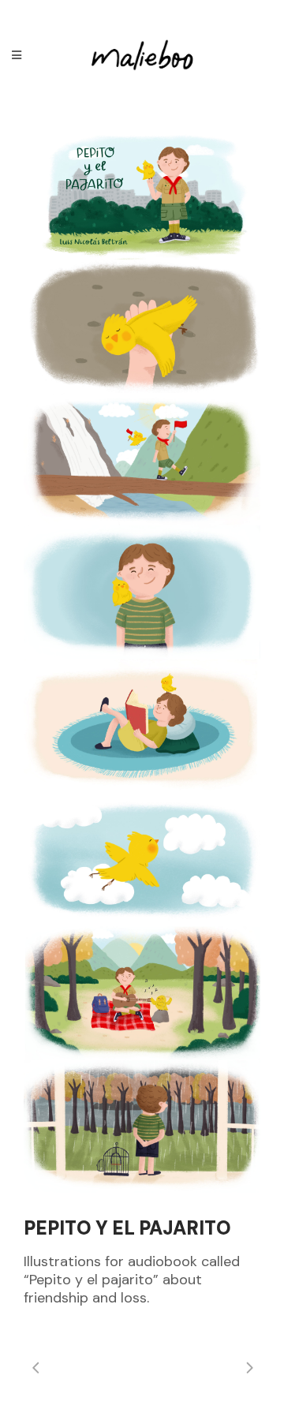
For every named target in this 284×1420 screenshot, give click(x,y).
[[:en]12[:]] (142, 1127)
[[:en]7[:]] (142, 592)
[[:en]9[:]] (142, 726)
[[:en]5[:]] (142, 859)
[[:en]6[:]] (142, 459)
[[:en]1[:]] (142, 193)
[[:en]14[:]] (142, 993)
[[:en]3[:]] (142, 326)
